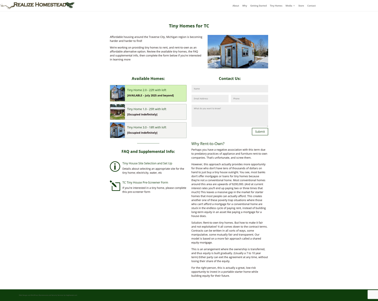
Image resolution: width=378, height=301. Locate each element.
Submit (260, 132)
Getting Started (258, 5)
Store (301, 5)
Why (244, 5)
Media (289, 5)
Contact (311, 5)
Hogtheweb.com (71, 295)
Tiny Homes (276, 5)
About (236, 5)
